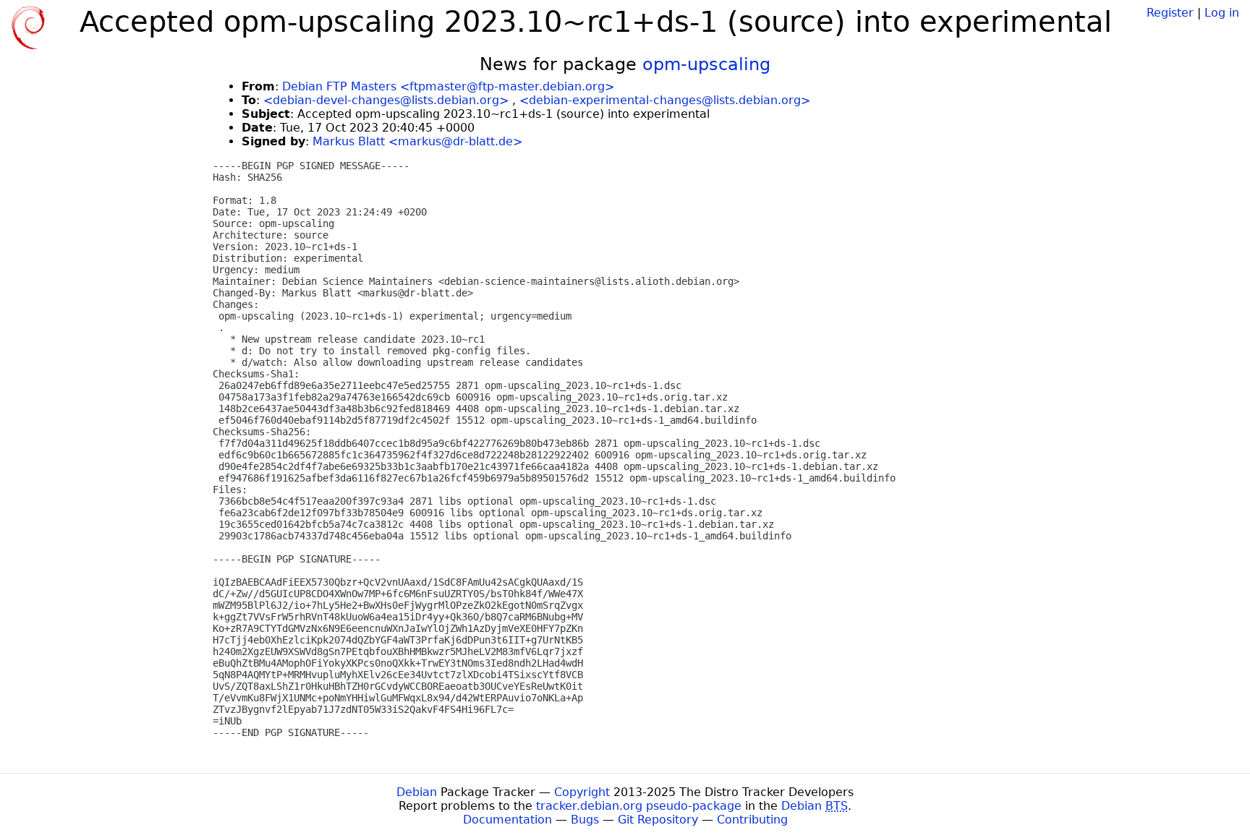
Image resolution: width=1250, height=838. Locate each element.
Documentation (507, 819)
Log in (1221, 13)
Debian (416, 792)
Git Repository (658, 819)
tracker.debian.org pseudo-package (638, 806)
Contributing (752, 819)
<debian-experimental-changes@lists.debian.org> (664, 100)
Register (1170, 13)
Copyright (582, 792)
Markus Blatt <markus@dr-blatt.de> (417, 141)
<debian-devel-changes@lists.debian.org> (386, 100)
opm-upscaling (706, 64)
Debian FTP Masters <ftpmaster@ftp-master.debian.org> (448, 86)
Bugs (585, 819)
